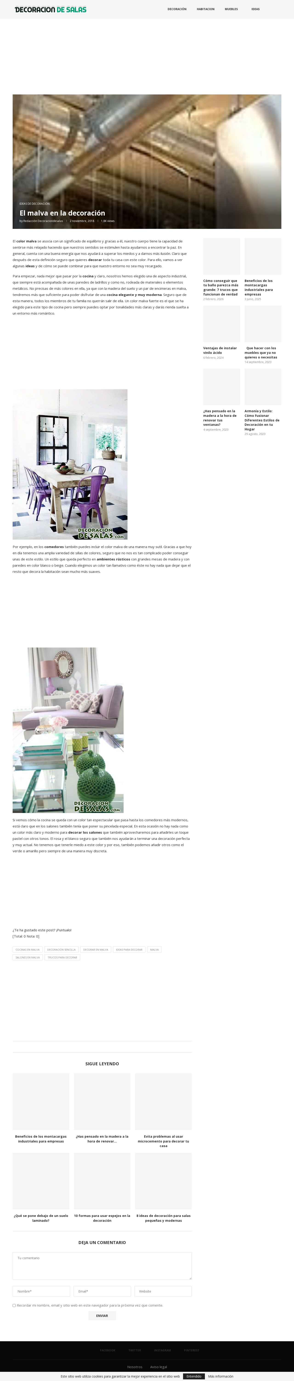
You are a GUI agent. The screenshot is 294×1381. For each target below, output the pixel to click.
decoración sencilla (61, 949)
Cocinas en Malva (28, 949)
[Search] (279, 9)
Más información (220, 1376)
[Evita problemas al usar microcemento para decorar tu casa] (163, 1101)
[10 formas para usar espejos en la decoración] (102, 1181)
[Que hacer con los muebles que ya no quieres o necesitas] (263, 324)
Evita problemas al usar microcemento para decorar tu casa (163, 1141)
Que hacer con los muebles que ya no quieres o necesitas (261, 352)
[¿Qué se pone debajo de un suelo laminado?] (41, 1181)
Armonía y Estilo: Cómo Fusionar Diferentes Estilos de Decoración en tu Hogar (262, 420)
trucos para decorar (62, 957)
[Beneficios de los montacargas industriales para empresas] (41, 1101)
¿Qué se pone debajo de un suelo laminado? (41, 1218)
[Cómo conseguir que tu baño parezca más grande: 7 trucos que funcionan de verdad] (221, 256)
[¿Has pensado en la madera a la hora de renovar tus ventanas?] (102, 1101)
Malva (154, 949)
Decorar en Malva (95, 949)
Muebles (231, 9)
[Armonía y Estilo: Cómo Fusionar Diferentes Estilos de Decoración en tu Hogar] (263, 387)
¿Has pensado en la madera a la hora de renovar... (102, 1138)
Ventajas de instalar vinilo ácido (220, 350)
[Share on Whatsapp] (105, 1047)
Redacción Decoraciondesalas (43, 221)
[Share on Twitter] (101, 1047)
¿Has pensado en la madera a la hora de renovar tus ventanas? (220, 418)
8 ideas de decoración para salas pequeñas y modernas (163, 1218)
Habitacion (206, 9)
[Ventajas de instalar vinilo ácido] (221, 324)
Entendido (194, 1376)
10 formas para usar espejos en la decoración (102, 1218)
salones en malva (28, 957)
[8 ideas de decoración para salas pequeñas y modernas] (163, 1181)
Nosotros (134, 1366)
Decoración (177, 9)
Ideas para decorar (129, 949)
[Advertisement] (147, 53)
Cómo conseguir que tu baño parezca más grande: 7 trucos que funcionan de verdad (220, 287)
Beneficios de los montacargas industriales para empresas (41, 1138)
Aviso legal (158, 1366)
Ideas (256, 9)
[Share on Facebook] (97, 1047)
